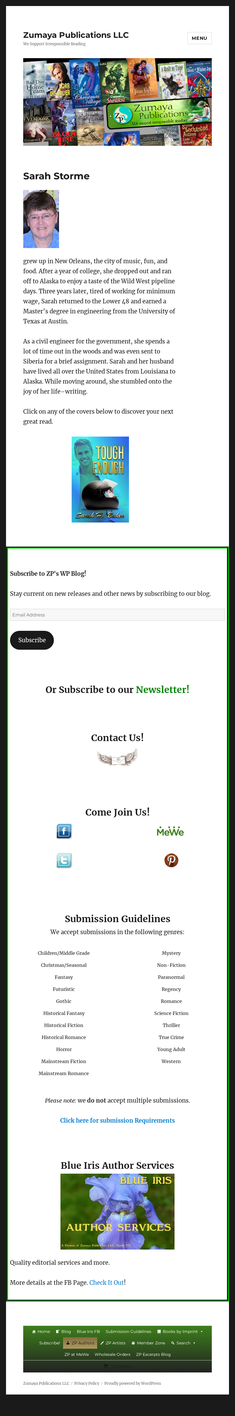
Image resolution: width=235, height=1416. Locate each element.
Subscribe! (49, 1343)
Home (44, 1331)
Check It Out (106, 1282)
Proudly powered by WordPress (132, 1383)
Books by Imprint (180, 1331)
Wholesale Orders (112, 1354)
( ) (121, 1366)
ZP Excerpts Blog (153, 1354)
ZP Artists (116, 1343)
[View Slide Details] (100, 480)
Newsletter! (162, 690)
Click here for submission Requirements (117, 1120)
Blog (66, 1331)
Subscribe (32, 640)
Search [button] (183, 1343)
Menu (199, 38)
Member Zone (151, 1343)
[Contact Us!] (117, 758)
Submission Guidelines (128, 1331)
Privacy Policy (86, 1383)
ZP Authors (83, 1343)
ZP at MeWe (76, 1354)
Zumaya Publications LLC (76, 35)
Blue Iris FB (88, 1331)
